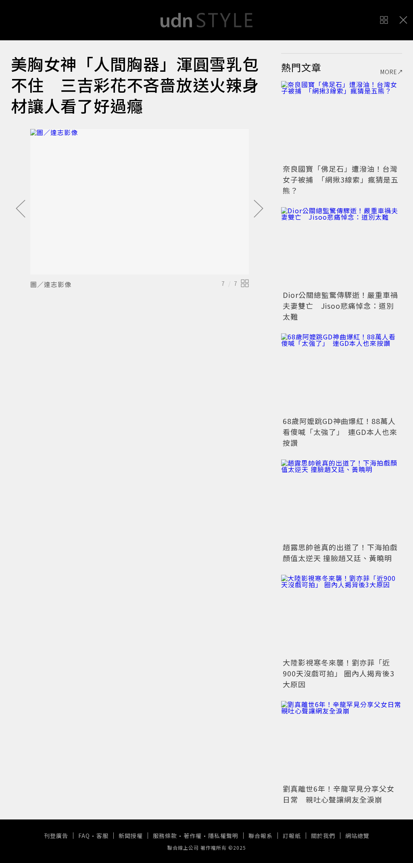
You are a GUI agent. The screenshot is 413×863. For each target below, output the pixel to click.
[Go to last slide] (20, 209)
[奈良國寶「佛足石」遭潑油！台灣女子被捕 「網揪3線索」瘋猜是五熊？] (341, 121)
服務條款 (165, 835)
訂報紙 (292, 835)
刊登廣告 (56, 835)
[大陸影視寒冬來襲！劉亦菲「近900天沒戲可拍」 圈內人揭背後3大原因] (341, 615)
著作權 (193, 835)
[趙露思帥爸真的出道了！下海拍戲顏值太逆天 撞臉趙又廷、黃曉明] (341, 500)
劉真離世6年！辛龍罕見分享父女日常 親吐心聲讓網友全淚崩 (338, 794)
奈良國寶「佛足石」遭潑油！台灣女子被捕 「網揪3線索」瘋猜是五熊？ (340, 179)
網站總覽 (357, 835)
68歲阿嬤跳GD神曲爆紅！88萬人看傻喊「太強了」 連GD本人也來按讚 (340, 432)
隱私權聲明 (223, 835)
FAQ (84, 835)
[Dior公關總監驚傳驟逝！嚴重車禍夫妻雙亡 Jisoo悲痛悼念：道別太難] (341, 247)
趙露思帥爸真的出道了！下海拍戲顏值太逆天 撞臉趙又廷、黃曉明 (340, 552)
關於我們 (323, 835)
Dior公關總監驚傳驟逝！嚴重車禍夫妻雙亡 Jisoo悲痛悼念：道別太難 (340, 305)
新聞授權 (131, 835)
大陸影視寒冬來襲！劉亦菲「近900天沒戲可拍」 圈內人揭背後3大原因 (338, 673)
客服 (102, 835)
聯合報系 (260, 835)
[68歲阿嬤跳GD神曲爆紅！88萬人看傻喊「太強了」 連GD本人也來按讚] (341, 373)
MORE (388, 72)
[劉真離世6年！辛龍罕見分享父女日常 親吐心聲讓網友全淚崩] (341, 741)
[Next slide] (258, 209)
